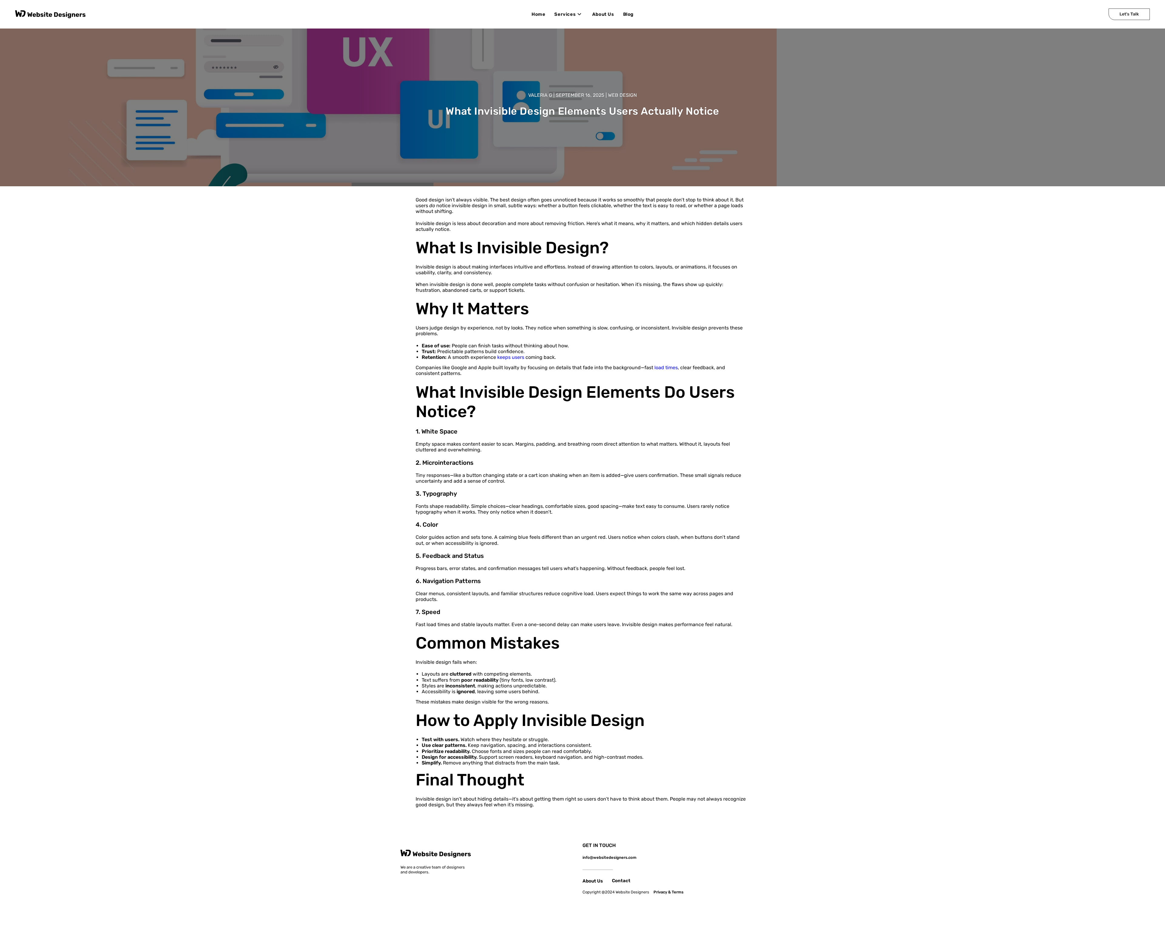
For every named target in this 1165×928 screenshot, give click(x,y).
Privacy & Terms (668, 892)
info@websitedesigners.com (609, 857)
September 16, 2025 (580, 95)
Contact (621, 880)
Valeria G (540, 95)
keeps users (510, 357)
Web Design (622, 95)
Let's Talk (1129, 14)
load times (666, 367)
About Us (592, 881)
